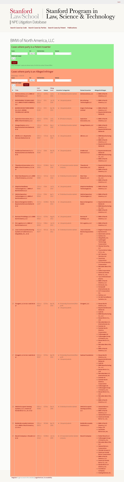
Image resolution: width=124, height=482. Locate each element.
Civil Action (40, 51)
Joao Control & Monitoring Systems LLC (86, 232)
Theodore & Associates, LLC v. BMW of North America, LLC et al (24, 167)
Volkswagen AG (103, 334)
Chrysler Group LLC (104, 450)
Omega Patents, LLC (86, 125)
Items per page (16, 56)
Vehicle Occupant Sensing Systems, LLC (86, 409)
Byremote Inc (102, 232)
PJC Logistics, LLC (86, 223)
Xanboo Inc (102, 236)
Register (14, 477)
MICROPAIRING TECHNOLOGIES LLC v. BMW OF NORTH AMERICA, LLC (25, 102)
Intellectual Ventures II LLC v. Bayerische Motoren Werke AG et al (24, 153)
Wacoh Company (85, 436)
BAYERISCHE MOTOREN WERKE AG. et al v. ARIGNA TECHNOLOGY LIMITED (24, 110)
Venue (57, 51)
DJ (30, 51)
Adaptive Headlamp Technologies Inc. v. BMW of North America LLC (24, 188)
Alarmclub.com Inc (104, 234)
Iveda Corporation (104, 270)
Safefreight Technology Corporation (102, 242)
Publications (72, 28)
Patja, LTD (101, 427)
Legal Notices (39, 477)
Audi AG (100, 312)
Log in (118, 2)
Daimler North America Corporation (102, 330)
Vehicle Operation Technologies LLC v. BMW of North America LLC (24, 196)
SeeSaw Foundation (86, 355)
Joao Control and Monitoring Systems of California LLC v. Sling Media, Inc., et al (24, 232)
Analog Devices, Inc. (104, 473)
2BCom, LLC (84, 136)
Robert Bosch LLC (104, 436)
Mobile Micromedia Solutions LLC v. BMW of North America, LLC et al (24, 425)
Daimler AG (101, 326)
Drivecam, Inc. (102, 285)
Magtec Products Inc (104, 230)
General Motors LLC (104, 415)
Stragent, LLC (84, 303)
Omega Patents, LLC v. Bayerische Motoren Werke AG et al (24, 127)
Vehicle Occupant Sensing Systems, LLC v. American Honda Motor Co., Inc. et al (23, 409)
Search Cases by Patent (57, 28)
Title (16, 90)
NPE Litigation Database (29, 21)
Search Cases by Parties (37, 28)
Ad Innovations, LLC (86, 94)
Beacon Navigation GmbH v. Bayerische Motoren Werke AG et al (24, 204)
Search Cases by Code (18, 28)
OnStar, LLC (102, 295)
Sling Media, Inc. (103, 238)
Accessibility (48, 477)
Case (13, 51)
